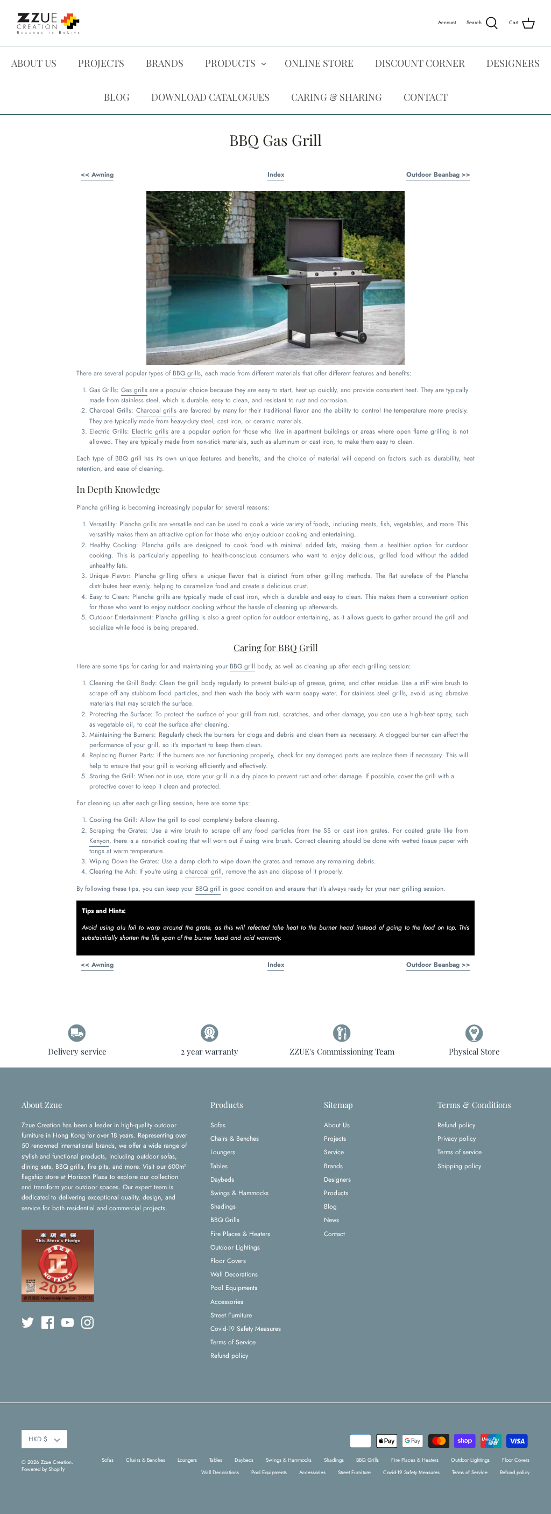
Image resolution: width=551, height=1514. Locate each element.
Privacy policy (456, 1138)
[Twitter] (28, 1322)
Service (334, 1152)
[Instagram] (87, 1322)
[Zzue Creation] (48, 23)
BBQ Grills (224, 1220)
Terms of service (459, 1152)
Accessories (226, 1302)
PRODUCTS (230, 63)
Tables (219, 1166)
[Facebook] (47, 1322)
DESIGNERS (513, 63)
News (331, 1220)
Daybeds (222, 1179)
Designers (337, 1179)
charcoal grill (203, 871)
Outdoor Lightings (235, 1247)
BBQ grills (187, 373)
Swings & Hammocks (239, 1193)
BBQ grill (128, 458)
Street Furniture (231, 1315)
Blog (330, 1206)
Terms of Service (233, 1342)
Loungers (222, 1152)
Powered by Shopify (43, 1469)
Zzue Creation (56, 1462)
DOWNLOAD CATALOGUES (210, 96)
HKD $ (38, 1439)
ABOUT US (33, 63)
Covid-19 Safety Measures (245, 1329)
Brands (333, 1166)
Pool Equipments (233, 1288)
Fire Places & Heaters (240, 1234)
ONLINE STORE (319, 63)
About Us (337, 1125)
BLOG (117, 96)
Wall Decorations (234, 1274)
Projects (335, 1138)
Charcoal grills (156, 410)
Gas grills (134, 390)
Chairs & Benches (234, 1138)
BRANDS (164, 63)
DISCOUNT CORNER (420, 63)
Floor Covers (228, 1261)
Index (275, 174)
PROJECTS (101, 63)
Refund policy (229, 1355)
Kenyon (99, 841)
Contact (334, 1234)
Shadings (223, 1206)
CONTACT (426, 96)
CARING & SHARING (336, 96)
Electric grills (150, 431)
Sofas (217, 1125)
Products (336, 1193)
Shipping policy (459, 1166)
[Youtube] (67, 1322)
